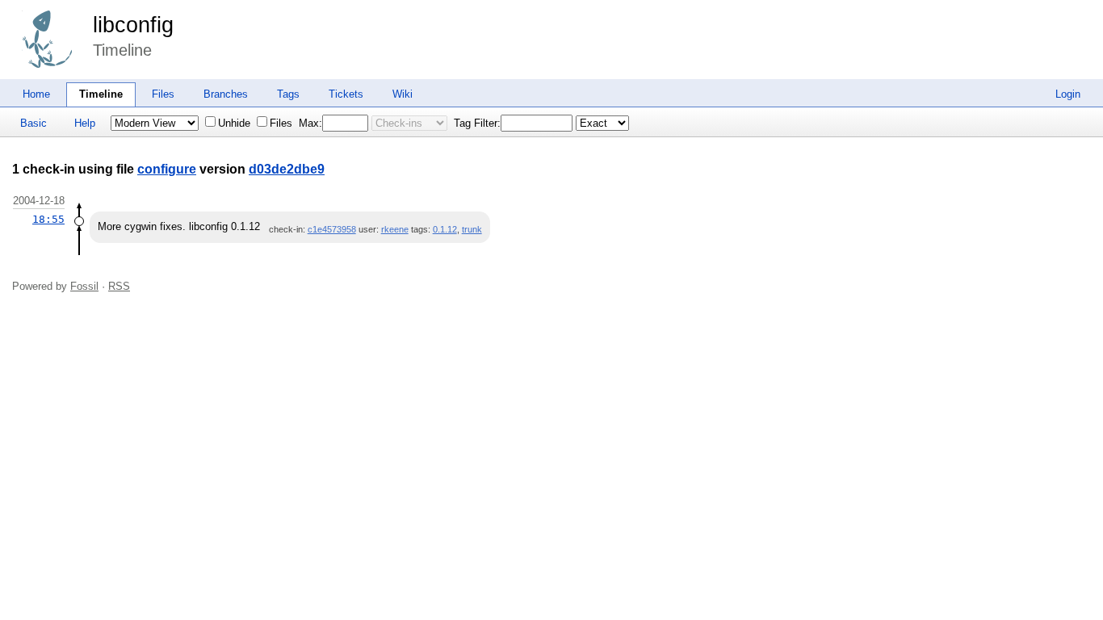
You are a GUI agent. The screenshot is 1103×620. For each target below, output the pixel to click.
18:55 (48, 219)
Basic (33, 123)
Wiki (402, 94)
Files (163, 94)
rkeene (395, 229)
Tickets (346, 94)
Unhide (234, 123)
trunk (472, 229)
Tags (288, 94)
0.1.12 (445, 229)
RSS (119, 286)
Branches (225, 94)
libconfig (133, 25)
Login (1067, 94)
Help (84, 123)
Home (36, 94)
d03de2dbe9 (287, 169)
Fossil (84, 286)
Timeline (101, 94)
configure (166, 169)
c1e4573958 (332, 229)
